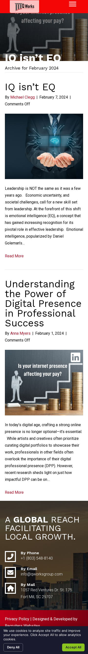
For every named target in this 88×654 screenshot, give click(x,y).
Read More (14, 256)
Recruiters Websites (22, 626)
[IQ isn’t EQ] (44, 146)
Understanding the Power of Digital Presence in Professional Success (43, 303)
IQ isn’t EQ (30, 87)
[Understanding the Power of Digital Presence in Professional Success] (44, 382)
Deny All (13, 647)
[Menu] (72, 4)
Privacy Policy (17, 619)
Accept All (73, 647)
